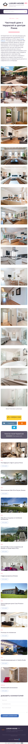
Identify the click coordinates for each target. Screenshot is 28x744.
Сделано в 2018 (10, 739)
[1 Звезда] (6, 436)
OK (22, 743)
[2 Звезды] (7, 436)
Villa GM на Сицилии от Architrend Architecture (11, 518)
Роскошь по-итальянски (8, 632)
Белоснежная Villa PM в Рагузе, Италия (13, 490)
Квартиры (3, 685)
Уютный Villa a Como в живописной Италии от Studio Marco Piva (12, 547)
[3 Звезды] (9, 436)
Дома (2, 460)
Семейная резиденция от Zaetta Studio (13, 660)
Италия (3, 40)
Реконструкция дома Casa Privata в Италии (12, 604)
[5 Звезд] (11, 436)
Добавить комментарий (10, 715)
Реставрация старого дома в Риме (12, 462)
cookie (18, 743)
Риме (22, 39)
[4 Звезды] (10, 436)
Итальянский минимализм (9, 687)
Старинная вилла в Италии (9, 576)
